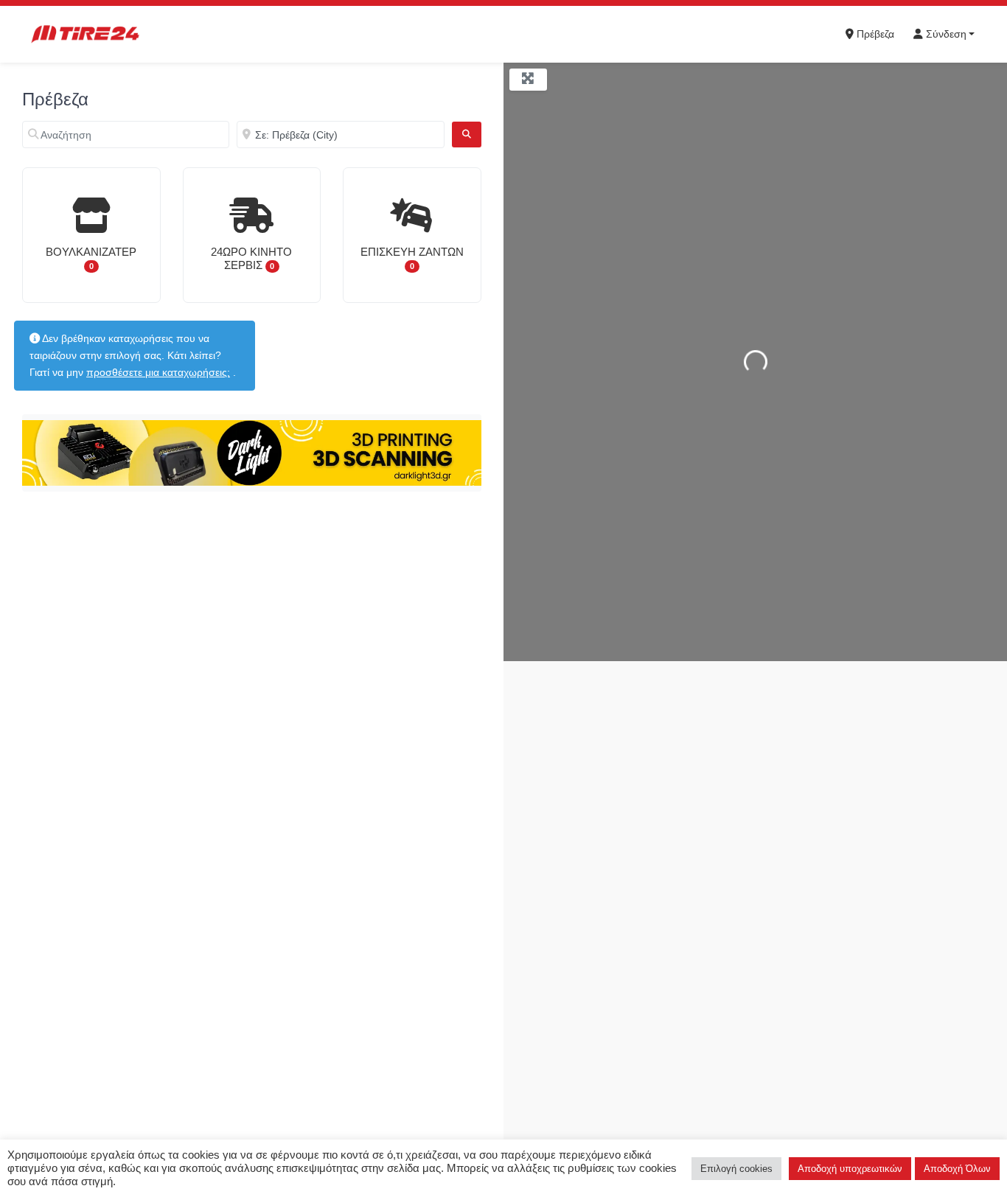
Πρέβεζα (874, 34)
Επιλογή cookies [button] (736, 1168)
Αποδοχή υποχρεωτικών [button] (850, 1168)
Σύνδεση (944, 34)
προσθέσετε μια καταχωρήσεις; (158, 372)
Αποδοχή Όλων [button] (957, 1168)
